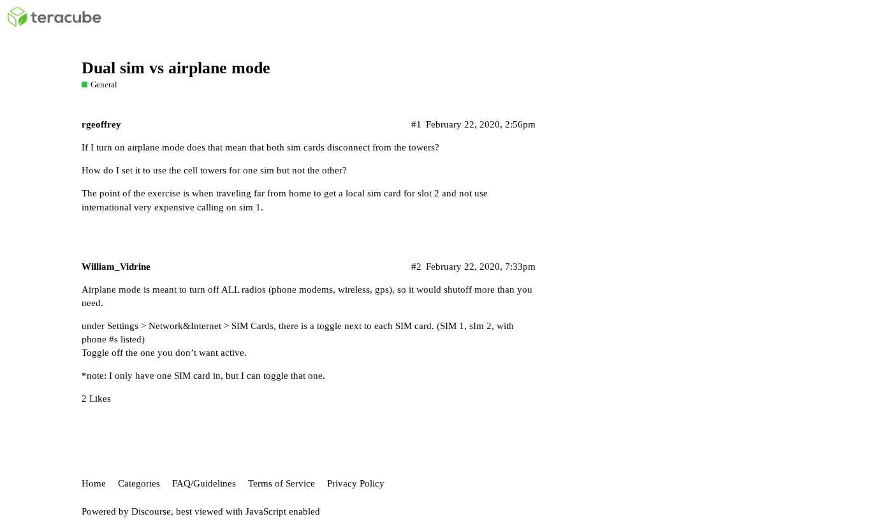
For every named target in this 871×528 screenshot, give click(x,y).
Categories (139, 483)
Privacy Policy (355, 483)
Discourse (151, 511)
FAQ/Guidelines (204, 483)
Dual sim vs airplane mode (176, 68)
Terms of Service (281, 483)
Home (94, 483)
